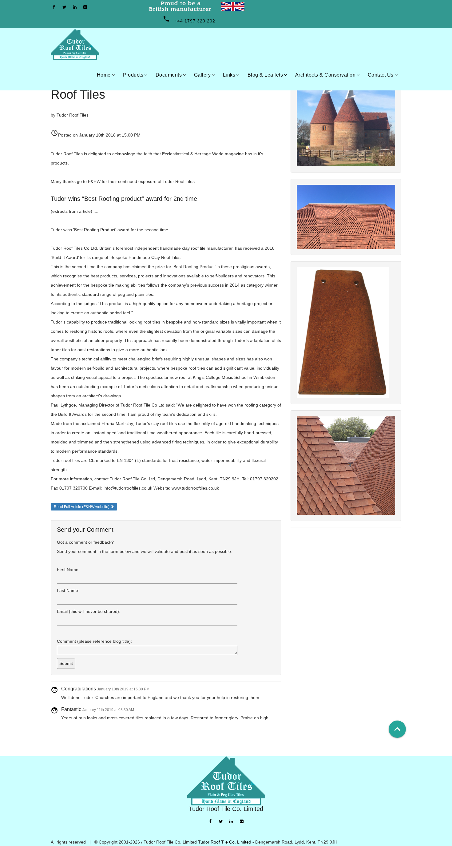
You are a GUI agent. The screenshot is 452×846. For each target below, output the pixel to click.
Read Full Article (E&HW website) (82, 507)
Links (229, 74)
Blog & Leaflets (265, 74)
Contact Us (381, 74)
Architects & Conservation (325, 74)
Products (133, 74)
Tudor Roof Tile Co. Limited (224, 842)
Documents (169, 74)
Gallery (202, 74)
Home (104, 74)
